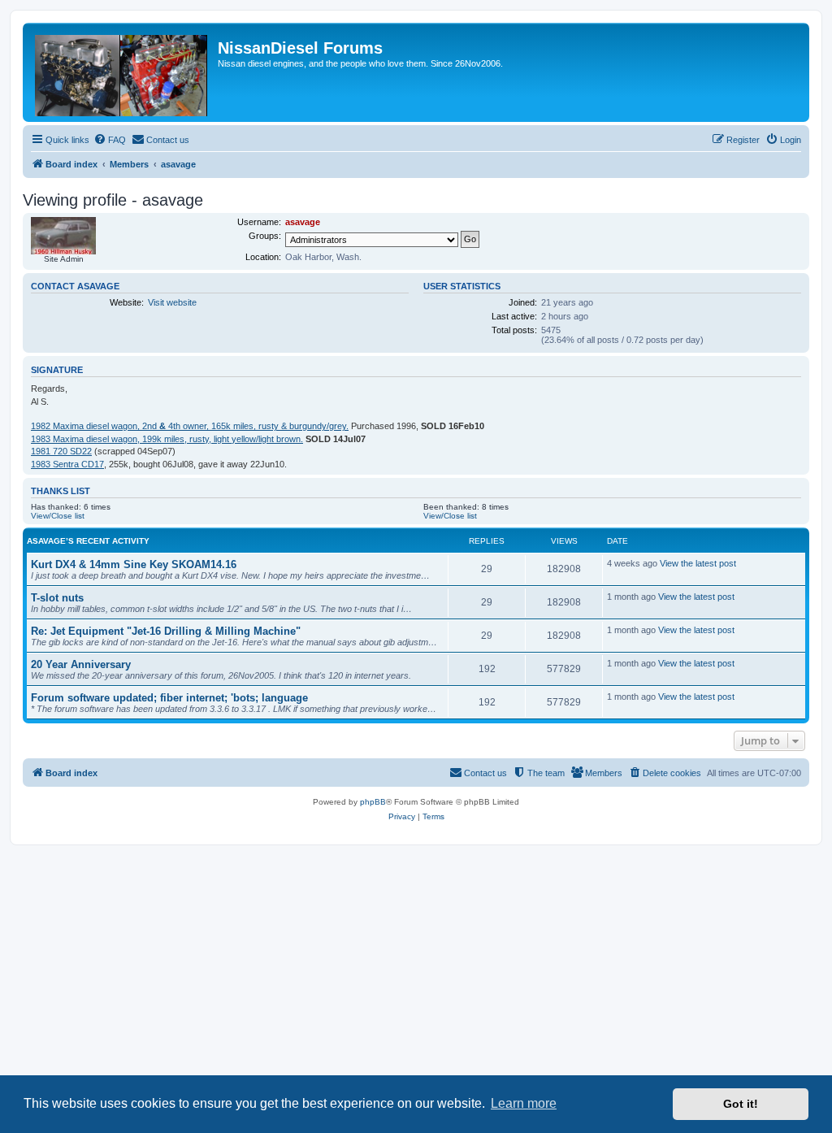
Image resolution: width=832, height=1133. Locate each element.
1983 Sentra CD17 (67, 464)
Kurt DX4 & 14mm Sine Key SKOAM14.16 (133, 564)
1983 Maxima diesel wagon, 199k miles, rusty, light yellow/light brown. (167, 439)
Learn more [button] (524, 1103)
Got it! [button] (740, 1103)
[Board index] (122, 72)
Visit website (172, 302)
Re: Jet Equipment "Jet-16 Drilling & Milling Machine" (166, 631)
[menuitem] (109, 140)
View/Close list (57, 515)
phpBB (373, 801)
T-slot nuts (57, 598)
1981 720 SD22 (61, 451)
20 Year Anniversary (81, 664)
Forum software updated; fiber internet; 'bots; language (169, 698)
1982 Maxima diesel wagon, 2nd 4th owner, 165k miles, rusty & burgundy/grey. (190, 426)
